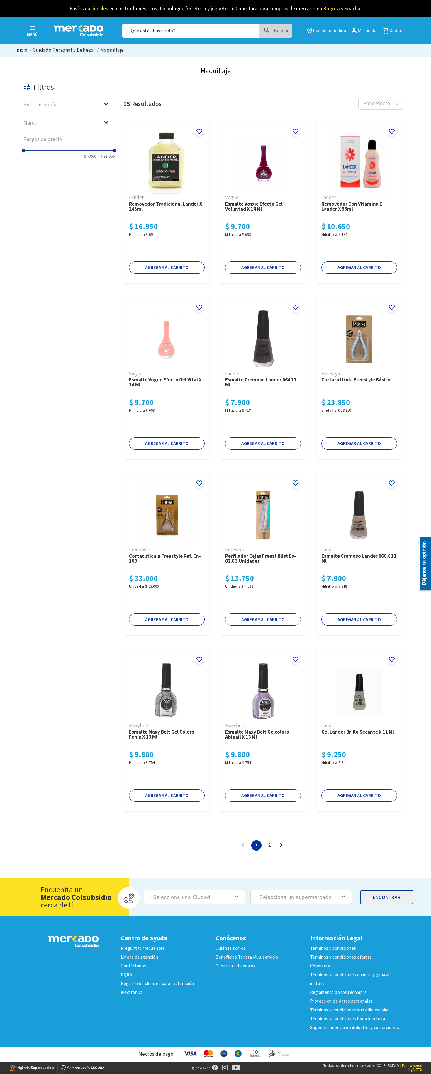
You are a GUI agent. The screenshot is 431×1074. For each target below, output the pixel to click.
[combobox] (207, 31)
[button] (69, 104)
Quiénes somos (231, 948)
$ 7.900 (90, 156)
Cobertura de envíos (236, 966)
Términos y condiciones (333, 948)
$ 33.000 (106, 156)
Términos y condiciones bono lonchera (347, 1018)
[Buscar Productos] (277, 31)
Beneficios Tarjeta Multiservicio (247, 957)
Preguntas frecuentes (143, 948)
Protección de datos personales (341, 1001)
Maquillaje (112, 50)
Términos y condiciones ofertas (341, 957)
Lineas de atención (139, 957)
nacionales (96, 8)
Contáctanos (133, 966)
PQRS (126, 974)
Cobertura (320, 966)
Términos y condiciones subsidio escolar (349, 1010)
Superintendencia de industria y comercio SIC (354, 1027)
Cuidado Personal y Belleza (63, 50)
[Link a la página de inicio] (21, 50)
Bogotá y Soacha (341, 8)
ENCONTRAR (387, 897)
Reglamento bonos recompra (338, 992)
